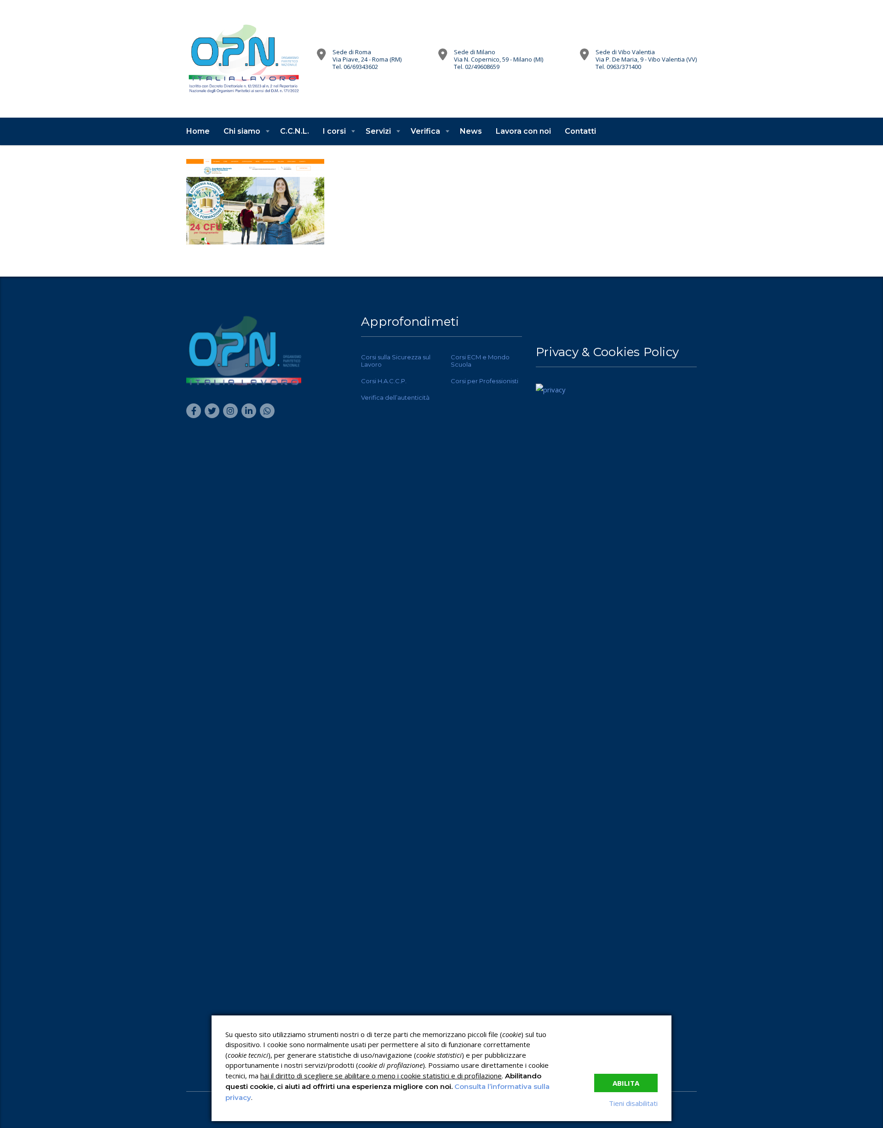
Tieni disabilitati (633, 1103)
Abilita (626, 1083)
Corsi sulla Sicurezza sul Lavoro (395, 360)
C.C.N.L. (294, 131)
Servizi (378, 131)
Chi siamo (242, 131)
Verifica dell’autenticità (395, 397)
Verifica (425, 131)
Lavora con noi (523, 131)
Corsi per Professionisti (484, 381)
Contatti (580, 131)
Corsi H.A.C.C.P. (384, 381)
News (471, 131)
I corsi (334, 131)
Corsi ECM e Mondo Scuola (480, 360)
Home (198, 131)
